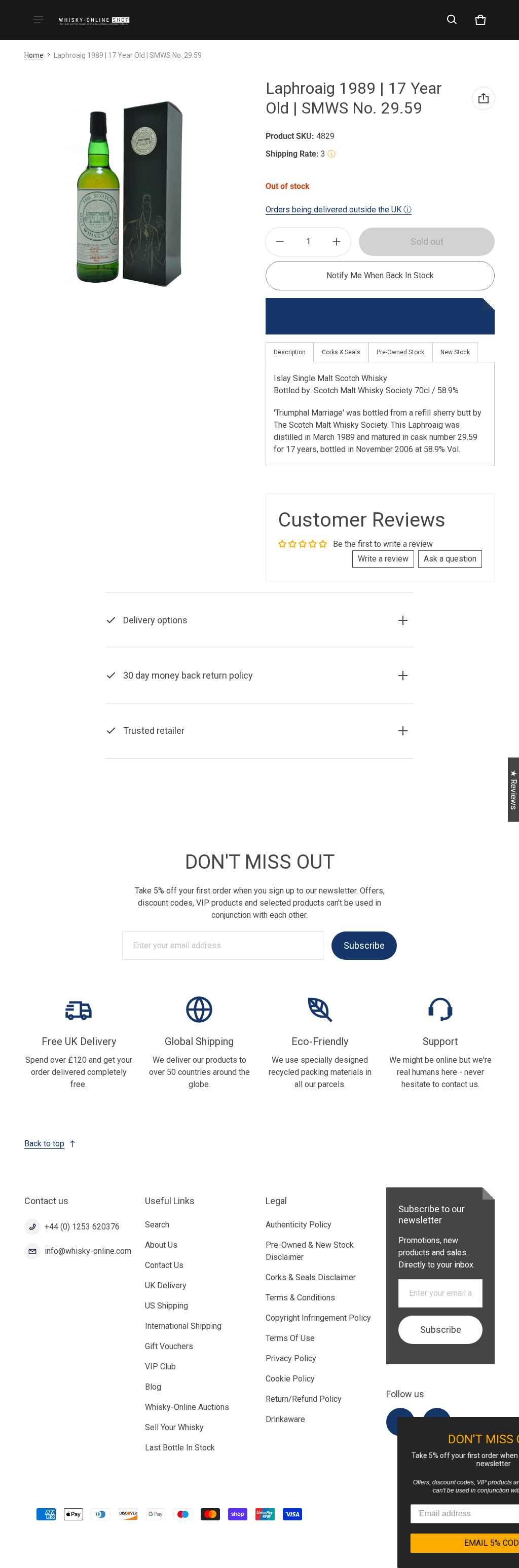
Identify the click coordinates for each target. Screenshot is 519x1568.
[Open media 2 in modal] (127, 194)
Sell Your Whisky (174, 1427)
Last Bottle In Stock (180, 1447)
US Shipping (166, 1306)
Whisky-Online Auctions (187, 1407)
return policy (358, 700)
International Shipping (183, 1326)
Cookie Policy (290, 1379)
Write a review (383, 559)
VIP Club (160, 1366)
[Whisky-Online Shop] (94, 20)
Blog (153, 1387)
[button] (452, 20)
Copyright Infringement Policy (318, 1318)
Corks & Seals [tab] (341, 352)
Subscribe (364, 945)
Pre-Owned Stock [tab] (400, 352)
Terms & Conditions (300, 1297)
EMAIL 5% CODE (424, 1543)
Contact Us (164, 1265)
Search (157, 1224)
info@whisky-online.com (88, 1251)
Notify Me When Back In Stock (380, 275)
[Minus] (280, 242)
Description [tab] (290, 352)
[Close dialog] (511, 1426)
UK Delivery (166, 1285)
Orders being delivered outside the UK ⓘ (339, 209)
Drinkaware (285, 1419)
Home (34, 55)
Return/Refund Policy (304, 1399)
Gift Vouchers (169, 1346)
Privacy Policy (291, 1358)
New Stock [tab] (455, 352)
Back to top (44, 1143)
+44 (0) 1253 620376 (82, 1226)
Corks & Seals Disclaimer (311, 1277)
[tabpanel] (380, 414)
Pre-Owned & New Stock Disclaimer (310, 1251)
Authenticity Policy (298, 1224)
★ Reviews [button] (513, 790)
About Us (161, 1245)
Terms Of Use (290, 1338)
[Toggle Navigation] (38, 20)
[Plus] (336, 242)
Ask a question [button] (450, 559)
